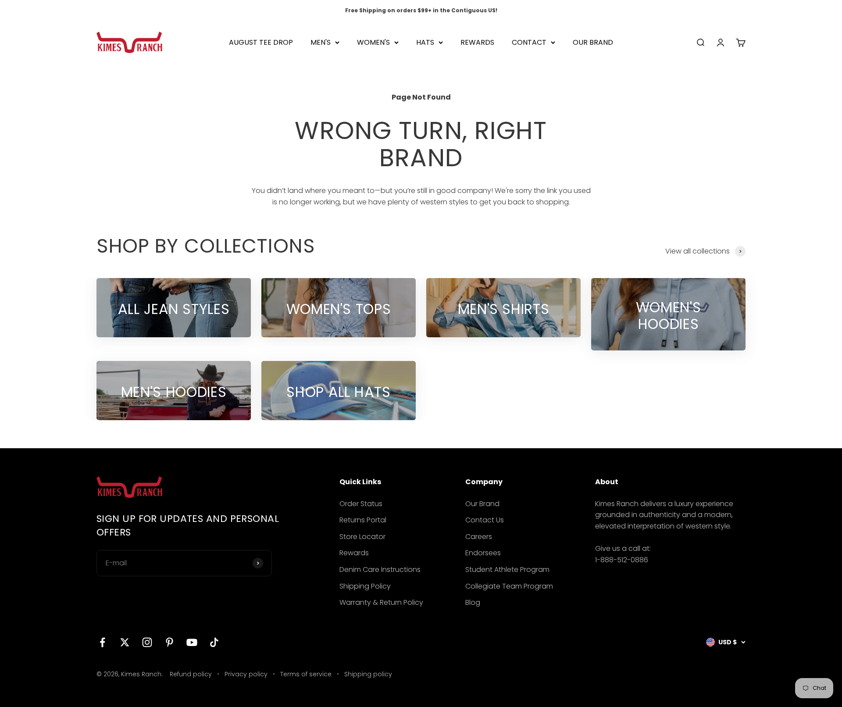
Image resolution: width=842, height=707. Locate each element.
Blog (472, 602)
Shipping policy (368, 674)
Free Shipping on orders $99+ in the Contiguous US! (421, 10)
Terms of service (306, 674)
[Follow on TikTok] (214, 642)
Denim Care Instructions (380, 569)
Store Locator (362, 537)
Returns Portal (362, 520)
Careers (478, 537)
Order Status (360, 504)
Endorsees (483, 553)
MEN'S (320, 42)
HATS (425, 42)
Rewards (354, 553)
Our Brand (482, 504)
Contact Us (484, 520)
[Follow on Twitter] (125, 642)
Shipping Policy (365, 586)
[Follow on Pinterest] (169, 642)
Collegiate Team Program (509, 586)
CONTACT (529, 42)
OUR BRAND (593, 42)
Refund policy (191, 674)
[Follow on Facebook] (102, 642)
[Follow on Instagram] (147, 642)
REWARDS (477, 42)
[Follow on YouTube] (192, 642)
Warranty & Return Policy (381, 602)
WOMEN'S (373, 42)
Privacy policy (246, 674)
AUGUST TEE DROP (261, 42)
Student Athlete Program (507, 569)
